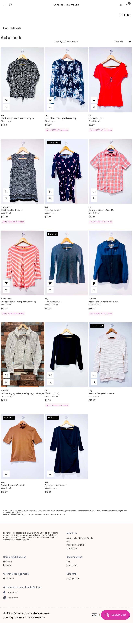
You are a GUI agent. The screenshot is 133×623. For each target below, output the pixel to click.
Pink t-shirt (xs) (96, 118)
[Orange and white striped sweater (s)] (22, 263)
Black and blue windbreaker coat (104, 301)
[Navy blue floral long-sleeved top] (66, 79)
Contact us (71, 548)
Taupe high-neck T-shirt (12, 485)
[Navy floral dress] (66, 171)
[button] (127, 5)
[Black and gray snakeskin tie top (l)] (22, 79)
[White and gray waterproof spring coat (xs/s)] (22, 354)
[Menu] (5, 5)
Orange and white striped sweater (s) (18, 301)
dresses (108, 511)
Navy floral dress (53, 210)
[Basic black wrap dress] (66, 446)
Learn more (71, 565)
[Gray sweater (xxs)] (66, 263)
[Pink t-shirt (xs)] (110, 79)
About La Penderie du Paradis (79, 538)
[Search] (10, 5)
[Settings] (121, 5)
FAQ (68, 541)
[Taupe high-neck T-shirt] (22, 446)
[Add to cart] (6, 100)
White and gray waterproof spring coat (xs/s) (22, 393)
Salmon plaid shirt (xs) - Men (102, 210)
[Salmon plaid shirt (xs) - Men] (110, 171)
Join (68, 561)
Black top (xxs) (52, 393)
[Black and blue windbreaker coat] (110, 263)
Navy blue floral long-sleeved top (61, 118)
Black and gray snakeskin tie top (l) (17, 118)
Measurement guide (75, 545)
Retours (7, 565)
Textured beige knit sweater (102, 393)
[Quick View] (6, 107)
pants (99, 511)
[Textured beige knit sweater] (110, 354)
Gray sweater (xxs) (53, 301)
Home (6, 28)
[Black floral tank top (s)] (22, 171)
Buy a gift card (73, 578)
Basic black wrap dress (55, 485)
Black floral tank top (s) (12, 210)
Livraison (7, 561)
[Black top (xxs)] (66, 354)
